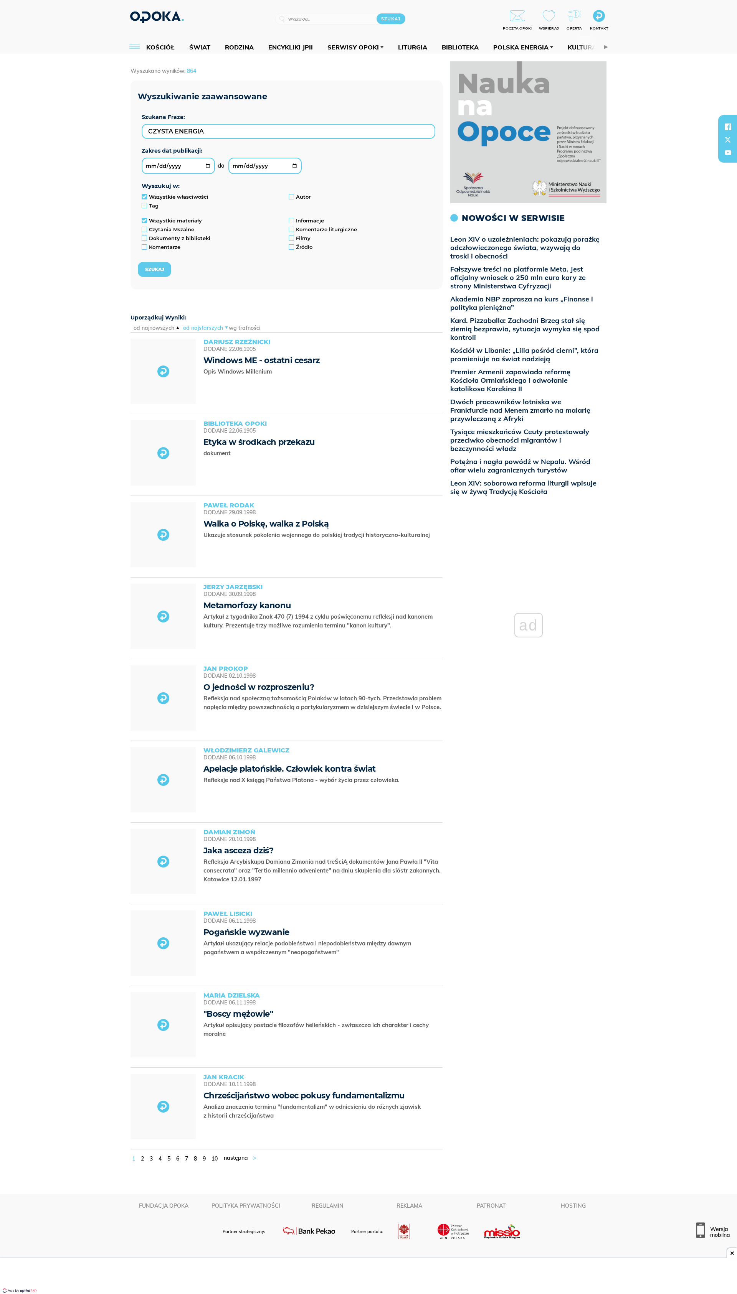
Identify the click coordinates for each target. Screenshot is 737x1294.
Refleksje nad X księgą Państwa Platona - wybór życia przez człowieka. (302, 780)
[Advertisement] (368, 1276)
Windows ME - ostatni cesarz (261, 360)
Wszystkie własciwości (178, 197)
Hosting (573, 1205)
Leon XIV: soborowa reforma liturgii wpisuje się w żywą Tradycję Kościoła (523, 487)
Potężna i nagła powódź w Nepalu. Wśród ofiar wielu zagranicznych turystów (520, 465)
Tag (154, 205)
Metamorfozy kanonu (247, 605)
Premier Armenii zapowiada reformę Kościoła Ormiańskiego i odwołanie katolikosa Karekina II (510, 380)
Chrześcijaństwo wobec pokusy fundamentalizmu (304, 1095)
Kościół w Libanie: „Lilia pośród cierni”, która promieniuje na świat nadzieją (524, 354)
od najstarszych (203, 327)
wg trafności (244, 327)
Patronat (491, 1205)
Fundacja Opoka (163, 1205)
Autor (303, 197)
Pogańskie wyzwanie (246, 932)
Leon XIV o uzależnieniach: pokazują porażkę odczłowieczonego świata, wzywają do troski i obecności (525, 247)
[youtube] (727, 152)
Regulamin (328, 1205)
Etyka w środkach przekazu (259, 442)
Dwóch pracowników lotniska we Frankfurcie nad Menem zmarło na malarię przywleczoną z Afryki (520, 410)
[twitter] (727, 139)
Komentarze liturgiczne (326, 229)
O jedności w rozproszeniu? (258, 687)
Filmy (303, 238)
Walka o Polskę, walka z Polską (266, 523)
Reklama (409, 1205)
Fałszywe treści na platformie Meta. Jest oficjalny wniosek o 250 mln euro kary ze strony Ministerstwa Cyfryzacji (518, 277)
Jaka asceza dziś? (238, 850)
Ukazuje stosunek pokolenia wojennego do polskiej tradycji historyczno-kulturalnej (317, 534)
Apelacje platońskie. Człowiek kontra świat (289, 769)
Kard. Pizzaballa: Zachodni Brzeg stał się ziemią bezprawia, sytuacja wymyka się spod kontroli (525, 329)
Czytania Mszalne (171, 229)
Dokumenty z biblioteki (179, 238)
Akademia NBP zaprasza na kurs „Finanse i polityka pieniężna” (521, 303)
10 (215, 1158)
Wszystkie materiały (175, 220)
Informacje (310, 220)
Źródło (304, 247)
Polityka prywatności (246, 1205)
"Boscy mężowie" (238, 1014)
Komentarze (164, 247)
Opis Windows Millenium (238, 371)
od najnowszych (154, 327)
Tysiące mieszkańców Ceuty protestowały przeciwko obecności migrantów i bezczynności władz (519, 440)
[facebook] (727, 126)
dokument (217, 453)
